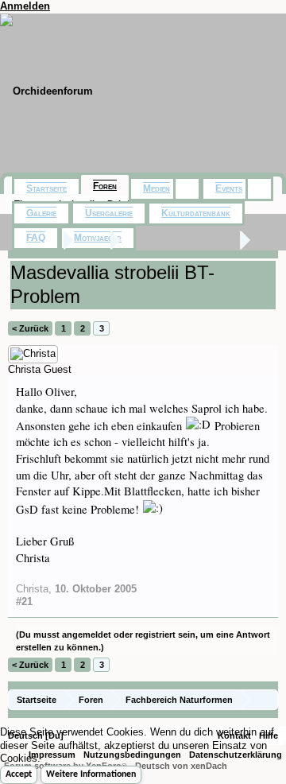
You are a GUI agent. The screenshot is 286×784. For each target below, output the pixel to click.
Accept (19, 774)
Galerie (41, 213)
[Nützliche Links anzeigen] (268, 699)
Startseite (46, 188)
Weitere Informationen (91, 774)
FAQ (35, 237)
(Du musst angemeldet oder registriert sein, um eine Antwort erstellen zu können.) (143, 641)
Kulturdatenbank (195, 213)
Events (228, 188)
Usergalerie (109, 213)
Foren (105, 186)
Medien (156, 188)
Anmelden (25, 6)
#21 (24, 601)
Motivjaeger (98, 237)
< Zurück (30, 328)
